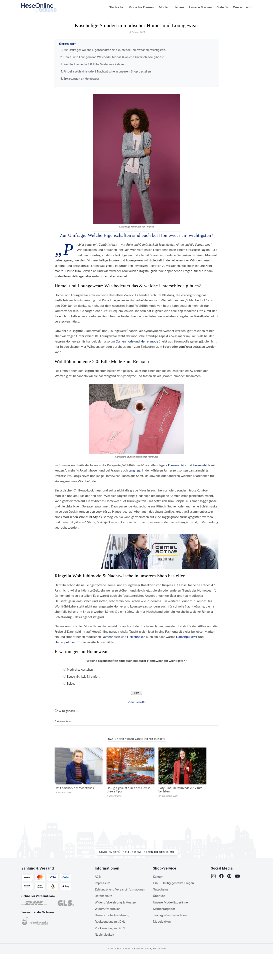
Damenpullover (186, 636)
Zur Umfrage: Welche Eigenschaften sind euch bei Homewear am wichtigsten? (115, 50)
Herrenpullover (65, 642)
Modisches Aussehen (80, 669)
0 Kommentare (63, 721)
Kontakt (158, 877)
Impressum (102, 883)
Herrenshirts (201, 465)
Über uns (159, 896)
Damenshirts (177, 465)
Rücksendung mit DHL (110, 921)
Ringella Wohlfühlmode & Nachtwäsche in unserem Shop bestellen (107, 71)
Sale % (222, 7)
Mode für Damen (141, 7)
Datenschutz (103, 896)
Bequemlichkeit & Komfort (83, 676)
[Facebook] (221, 877)
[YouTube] (237, 877)
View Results (136, 702)
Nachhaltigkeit (104, 934)
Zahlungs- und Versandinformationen (120, 889)
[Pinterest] (229, 877)
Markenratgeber (164, 909)
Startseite (116, 7)
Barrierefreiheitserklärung (112, 915)
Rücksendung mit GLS (110, 928)
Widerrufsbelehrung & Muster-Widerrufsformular (115, 905)
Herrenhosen (136, 636)
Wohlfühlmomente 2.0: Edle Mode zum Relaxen (95, 64)
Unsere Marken (200, 7)
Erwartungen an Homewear (81, 78)
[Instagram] (213, 877)
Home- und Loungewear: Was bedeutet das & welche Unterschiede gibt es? (114, 57)
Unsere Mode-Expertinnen (171, 902)
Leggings (134, 470)
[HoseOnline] (39, 7)
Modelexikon (162, 921)
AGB (98, 877)
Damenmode (125, 341)
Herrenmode (149, 341)
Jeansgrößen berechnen (170, 915)
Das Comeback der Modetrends (74, 788)
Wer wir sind (242, 7)
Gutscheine (160, 889)
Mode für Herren (171, 7)
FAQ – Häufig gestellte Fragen (173, 883)
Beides (71, 683)
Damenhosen (111, 636)
